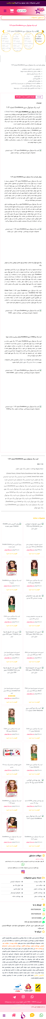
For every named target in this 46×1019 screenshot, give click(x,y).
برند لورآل (23, 360)
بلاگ (42, 899)
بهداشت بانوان (31, 469)
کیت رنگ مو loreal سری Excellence (18, 502)
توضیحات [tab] (39, 97)
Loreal (29, 477)
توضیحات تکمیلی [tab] (31, 97)
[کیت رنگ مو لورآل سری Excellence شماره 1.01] (23, 31)
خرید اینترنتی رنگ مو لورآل (25, 480)
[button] (5, 11)
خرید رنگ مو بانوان (32, 489)
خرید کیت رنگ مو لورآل (27, 495)
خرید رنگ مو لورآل (19, 489)
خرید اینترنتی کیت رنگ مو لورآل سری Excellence (24, 486)
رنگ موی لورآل (35, 502)
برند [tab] (24, 97)
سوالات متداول (40, 859)
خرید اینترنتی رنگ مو (19, 477)
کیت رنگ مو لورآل (37, 505)
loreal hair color (37, 477)
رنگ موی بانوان (20, 469)
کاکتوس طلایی (39, 975)
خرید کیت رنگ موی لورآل (23, 498)
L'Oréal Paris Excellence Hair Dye (28, 473)
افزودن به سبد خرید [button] (34, 554)
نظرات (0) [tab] (18, 97)
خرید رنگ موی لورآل (32, 492)
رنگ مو (12, 498)
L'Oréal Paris (10, 473)
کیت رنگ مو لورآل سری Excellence (19, 505)
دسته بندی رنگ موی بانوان (27, 362)
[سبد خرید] (12, 10)
